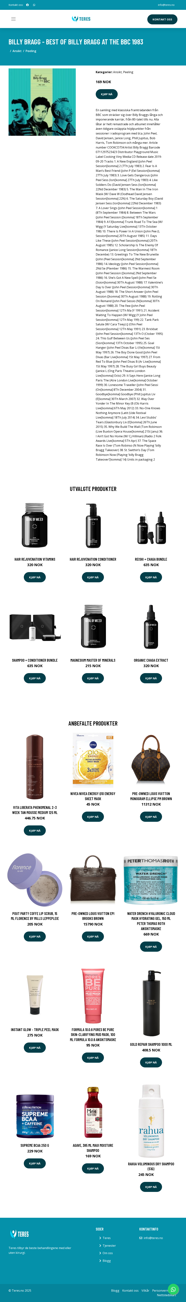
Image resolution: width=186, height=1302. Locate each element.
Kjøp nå (106, 94)
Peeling (31, 51)
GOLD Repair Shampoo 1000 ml (151, 1044)
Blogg (107, 1261)
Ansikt (17, 51)
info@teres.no (166, 5)
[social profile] (27, 4)
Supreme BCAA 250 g (35, 1145)
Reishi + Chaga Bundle (151, 559)
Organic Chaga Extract (151, 660)
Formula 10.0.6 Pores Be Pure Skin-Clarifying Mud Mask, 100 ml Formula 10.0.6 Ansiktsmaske (93, 1034)
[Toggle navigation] (13, 18)
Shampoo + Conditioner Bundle (35, 660)
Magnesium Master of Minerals (92, 660)
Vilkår (145, 1291)
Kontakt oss (162, 19)
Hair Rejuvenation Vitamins (35, 559)
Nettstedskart (166, 1295)
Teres (107, 1238)
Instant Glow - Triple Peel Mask (35, 1029)
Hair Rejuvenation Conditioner (93, 559)
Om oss (108, 1253)
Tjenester (109, 1246)
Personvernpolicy (164, 1291)
